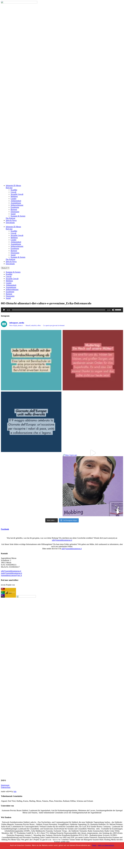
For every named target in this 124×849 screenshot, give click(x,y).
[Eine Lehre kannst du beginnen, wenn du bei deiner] (31, 360)
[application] (62, 309)
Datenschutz (5, 787)
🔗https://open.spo (70, 455)
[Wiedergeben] (4, 310)
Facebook (5, 529)
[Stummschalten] (113, 310)
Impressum (5, 785)
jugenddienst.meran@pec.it (11, 575)
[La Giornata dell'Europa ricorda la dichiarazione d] (31, 422)
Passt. (94, 845)
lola (15, 791)
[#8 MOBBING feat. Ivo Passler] (93, 422)
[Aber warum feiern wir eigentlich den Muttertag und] (93, 360)
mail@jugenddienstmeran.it (11, 573)
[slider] (118, 309)
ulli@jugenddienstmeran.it (62, 540)
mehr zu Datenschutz (106, 845)
